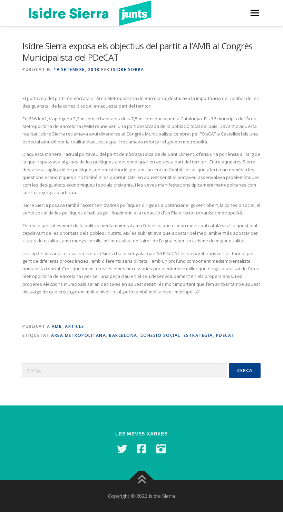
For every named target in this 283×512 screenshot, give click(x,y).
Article (74, 326)
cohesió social (160, 335)
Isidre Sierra (127, 69)
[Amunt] (141, 480)
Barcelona (123, 335)
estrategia (198, 335)
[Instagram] (161, 449)
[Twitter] (122, 449)
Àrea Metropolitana (78, 335)
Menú (254, 13)
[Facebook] (141, 449)
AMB (57, 326)
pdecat (225, 335)
